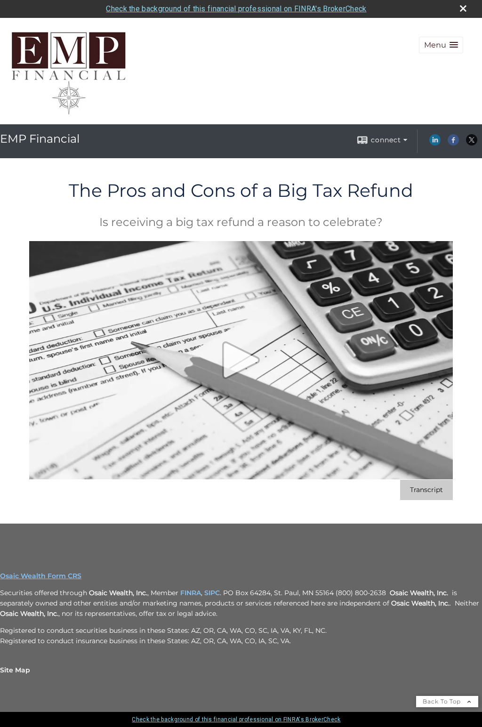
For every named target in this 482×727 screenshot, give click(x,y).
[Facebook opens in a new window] (453, 143)
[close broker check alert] (463, 8)
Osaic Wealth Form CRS (40, 576)
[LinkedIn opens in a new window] (435, 143)
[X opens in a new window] (471, 143)
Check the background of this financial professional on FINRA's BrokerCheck (236, 8)
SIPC (212, 593)
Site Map (15, 670)
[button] (441, 45)
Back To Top (443, 701)
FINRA (190, 593)
